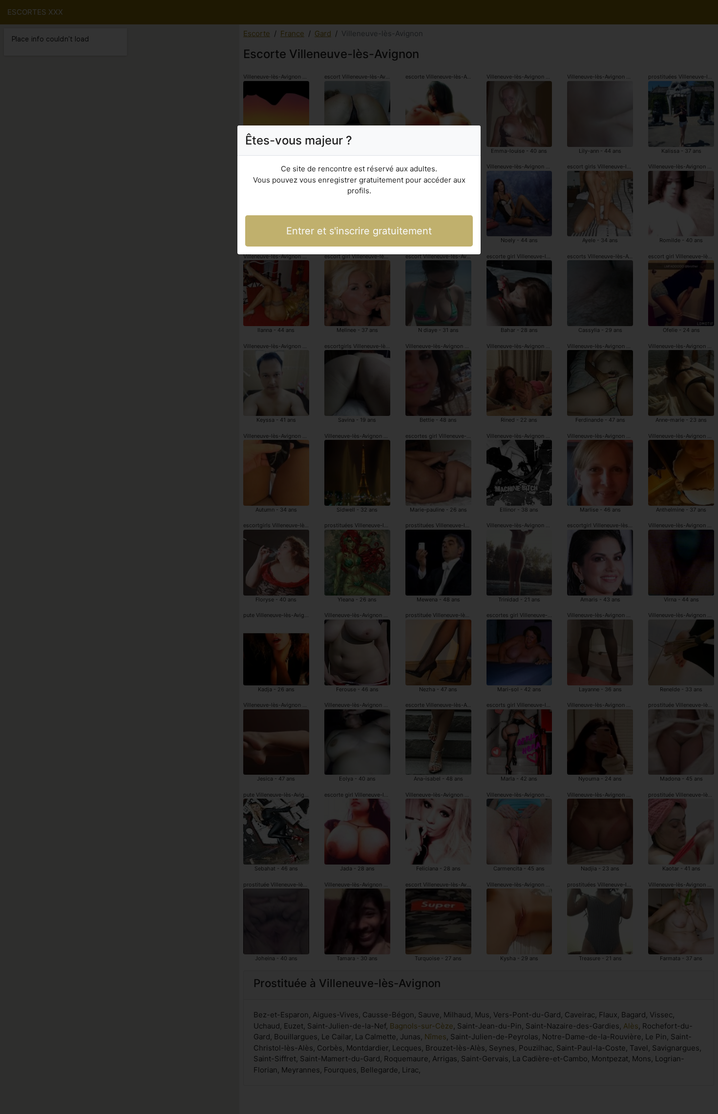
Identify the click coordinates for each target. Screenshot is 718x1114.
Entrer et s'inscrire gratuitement (359, 231)
